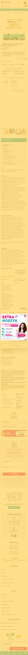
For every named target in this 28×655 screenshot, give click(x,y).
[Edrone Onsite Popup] (14, 327)
